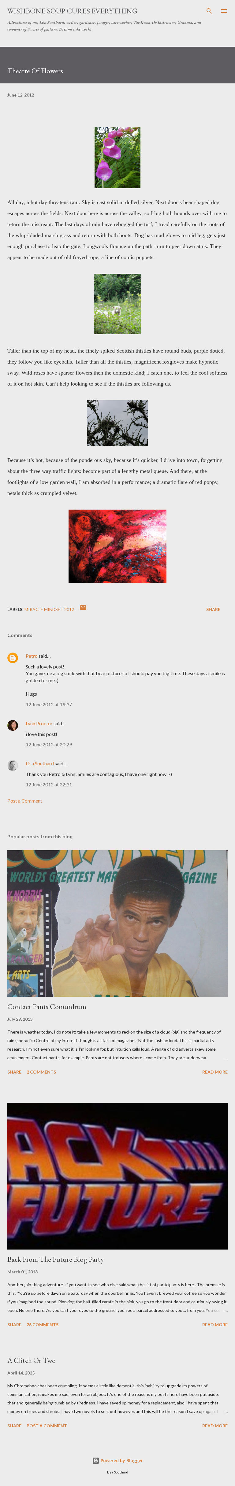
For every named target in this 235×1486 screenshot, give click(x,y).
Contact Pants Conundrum (46, 1006)
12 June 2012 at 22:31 (49, 784)
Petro (32, 656)
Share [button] (213, 609)
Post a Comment (24, 800)
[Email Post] (83, 609)
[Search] (209, 11)
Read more (215, 1071)
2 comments (41, 1071)
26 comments (42, 1324)
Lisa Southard (40, 763)
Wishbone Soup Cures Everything (72, 11)
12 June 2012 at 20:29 (49, 744)
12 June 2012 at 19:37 (49, 704)
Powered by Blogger (121, 1460)
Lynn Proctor (39, 723)
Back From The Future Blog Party (55, 1259)
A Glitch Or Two (31, 1360)
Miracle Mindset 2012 (49, 609)
